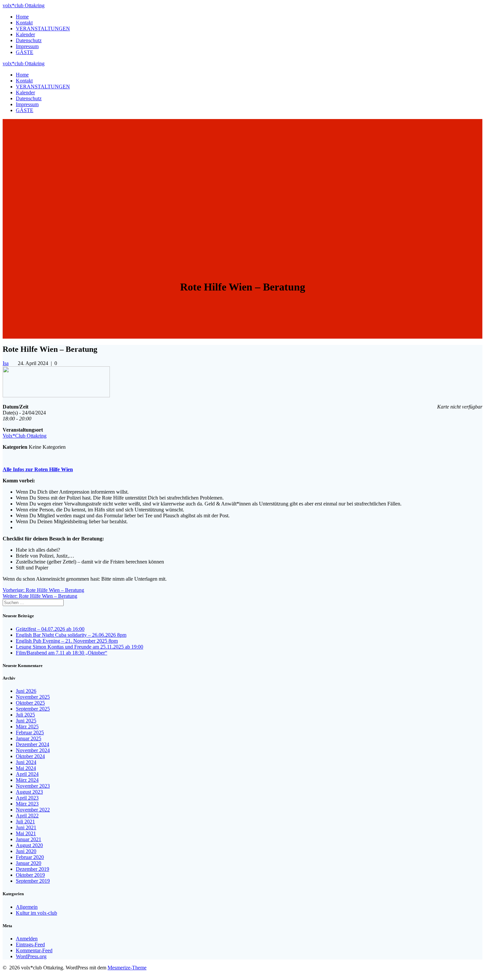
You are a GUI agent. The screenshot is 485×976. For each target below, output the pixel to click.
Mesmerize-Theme (127, 967)
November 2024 (33, 750)
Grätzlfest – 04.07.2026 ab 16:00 (50, 629)
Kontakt (24, 22)
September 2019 (33, 881)
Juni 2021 (26, 827)
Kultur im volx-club (36, 913)
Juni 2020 (26, 851)
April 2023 (27, 798)
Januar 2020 (28, 863)
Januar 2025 (28, 738)
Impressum (27, 46)
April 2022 (27, 815)
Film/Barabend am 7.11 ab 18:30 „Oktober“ (61, 653)
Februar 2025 (30, 732)
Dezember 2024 (32, 744)
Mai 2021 (26, 833)
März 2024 (27, 780)
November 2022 (33, 809)
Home (22, 16)
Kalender (25, 34)
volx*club (24, 5)
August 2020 (29, 845)
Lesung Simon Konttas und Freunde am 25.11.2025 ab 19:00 (79, 647)
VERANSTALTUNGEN (43, 28)
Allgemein (27, 907)
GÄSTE (24, 52)
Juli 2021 (25, 821)
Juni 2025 (26, 720)
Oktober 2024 (30, 756)
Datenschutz (29, 40)
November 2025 (33, 697)
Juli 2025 (25, 714)
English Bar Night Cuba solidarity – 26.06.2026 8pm (71, 635)
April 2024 (27, 774)
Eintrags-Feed (30, 944)
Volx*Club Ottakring (25, 436)
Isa (6, 363)
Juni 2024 (26, 762)
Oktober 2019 (30, 875)
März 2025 (27, 726)
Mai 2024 (26, 768)
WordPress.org (31, 956)
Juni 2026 (26, 691)
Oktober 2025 (30, 703)
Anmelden (27, 938)
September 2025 (33, 709)
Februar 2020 (30, 857)
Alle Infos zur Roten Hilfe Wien (38, 469)
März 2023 (27, 804)
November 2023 (33, 786)
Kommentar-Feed (34, 950)
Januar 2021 (28, 839)
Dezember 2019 (32, 869)
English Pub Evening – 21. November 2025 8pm (67, 641)
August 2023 (29, 792)
